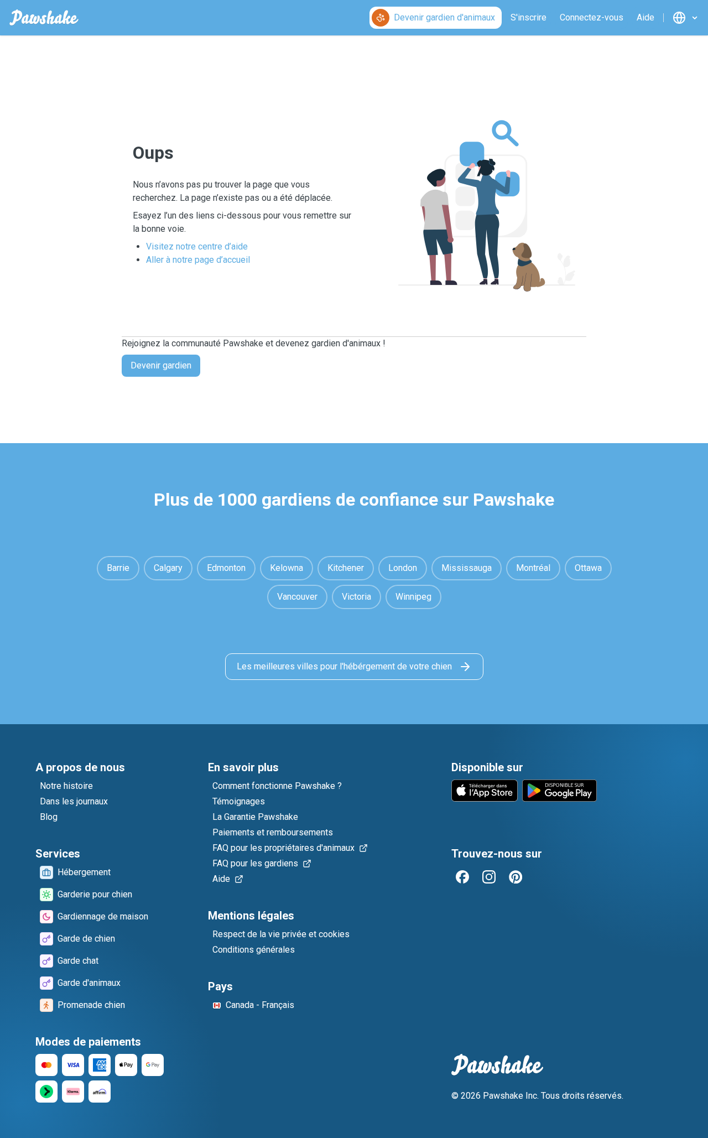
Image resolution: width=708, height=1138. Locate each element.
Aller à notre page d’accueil (198, 259)
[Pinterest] (515, 877)
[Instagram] (489, 877)
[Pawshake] (44, 18)
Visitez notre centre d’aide (197, 246)
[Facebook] (462, 877)
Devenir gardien (161, 365)
